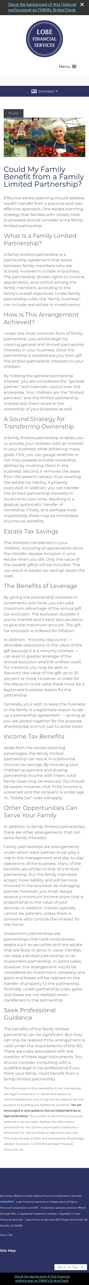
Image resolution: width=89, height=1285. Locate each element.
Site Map (8, 1250)
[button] (67, 66)
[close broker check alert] (82, 4)
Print (14, 113)
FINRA (4, 1201)
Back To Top (68, 1267)
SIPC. (11, 1201)
